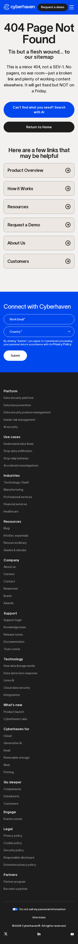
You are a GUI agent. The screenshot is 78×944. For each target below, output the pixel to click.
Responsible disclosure (19, 857)
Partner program (14, 881)
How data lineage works (19, 665)
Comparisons (12, 789)
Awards (9, 603)
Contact (9, 581)
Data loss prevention (17, 405)
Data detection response (20, 673)
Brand (7, 596)
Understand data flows (19, 443)
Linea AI (9, 680)
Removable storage (17, 757)
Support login (13, 620)
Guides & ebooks (15, 550)
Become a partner (16, 888)
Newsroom (11, 588)
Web (7, 765)
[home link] (19, 7)
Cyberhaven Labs (15, 719)
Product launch (14, 711)
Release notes (13, 634)
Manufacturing (13, 489)
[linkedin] (39, 933)
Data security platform (19, 397)
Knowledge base (15, 627)
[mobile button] (71, 7)
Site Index (39, 917)
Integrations (12, 695)
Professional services (18, 497)
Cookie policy (13, 843)
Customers (11, 803)
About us (10, 566)
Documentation (14, 641)
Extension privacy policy (20, 864)
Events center (13, 819)
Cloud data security (17, 687)
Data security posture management (27, 412)
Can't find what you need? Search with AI (39, 110)
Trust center (12, 649)
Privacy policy (13, 835)
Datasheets (11, 796)
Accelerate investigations (21, 465)
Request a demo (52, 7)
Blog (7, 528)
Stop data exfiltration (18, 451)
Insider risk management (19, 419)
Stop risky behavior (16, 458)
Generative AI (13, 743)
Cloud (8, 736)
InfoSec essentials (16, 535)
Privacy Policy (62, 344)
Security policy (14, 850)
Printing (9, 772)
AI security (11, 426)
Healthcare (11, 511)
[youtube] (72, 934)
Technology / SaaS (16, 482)
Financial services (15, 504)
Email (7, 750)
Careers (9, 574)
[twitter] (6, 934)
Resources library (15, 542)
